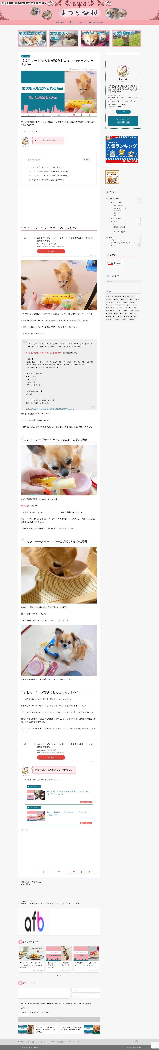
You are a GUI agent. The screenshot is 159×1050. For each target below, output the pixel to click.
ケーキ (118, 302)
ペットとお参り (132, 305)
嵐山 (117, 313)
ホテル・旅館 (118, 205)
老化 (121, 316)
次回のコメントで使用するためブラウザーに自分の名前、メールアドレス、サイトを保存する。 (58, 1004)
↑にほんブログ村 (27, 901)
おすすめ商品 (25, 56)
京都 (132, 310)
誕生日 (117, 319)
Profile (123, 111)
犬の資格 (125, 221)
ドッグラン (117, 210)
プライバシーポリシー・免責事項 (29, 1047)
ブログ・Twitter (125, 240)
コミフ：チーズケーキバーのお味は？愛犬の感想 (50, 175)
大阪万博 (110, 313)
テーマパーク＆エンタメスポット (125, 243)
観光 (115, 215)
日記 (125, 224)
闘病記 (124, 319)
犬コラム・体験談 (119, 232)
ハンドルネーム (120, 305)
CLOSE (86, 159)
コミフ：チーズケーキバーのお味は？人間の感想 (50, 171)
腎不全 (134, 316)
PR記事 (109, 299)
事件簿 (125, 310)
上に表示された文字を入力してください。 (34, 1012)
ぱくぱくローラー (135, 299)
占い (138, 310)
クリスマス (110, 302)
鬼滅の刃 (132, 319)
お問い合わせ (97, 22)
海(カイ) (133, 313)
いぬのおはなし (124, 198)
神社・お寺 (117, 213)
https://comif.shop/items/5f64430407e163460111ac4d (53, 409)
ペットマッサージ (122, 308)
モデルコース (111, 310)
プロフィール (78, 22)
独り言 (125, 245)
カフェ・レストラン (120, 208)
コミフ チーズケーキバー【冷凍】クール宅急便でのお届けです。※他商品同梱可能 (65, 239)
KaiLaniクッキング (129, 296)
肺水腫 (127, 316)
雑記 (123, 237)
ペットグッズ (111, 308)
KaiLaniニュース (119, 229)
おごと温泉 (125, 299)
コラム (132, 302)
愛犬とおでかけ (125, 202)
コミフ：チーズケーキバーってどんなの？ (47, 167)
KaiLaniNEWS (117, 296)
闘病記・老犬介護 (119, 227)
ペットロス (133, 308)
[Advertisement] (59, 205)
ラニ (24, 830)
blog (109, 296)
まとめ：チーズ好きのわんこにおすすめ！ (47, 180)
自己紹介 (110, 319)
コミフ (125, 302)
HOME (61, 22)
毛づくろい (124, 313)
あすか (116, 299)
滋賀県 (109, 316)
